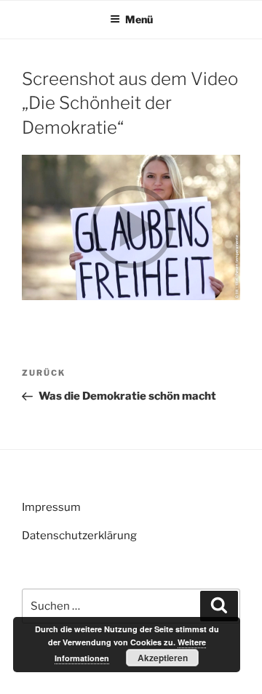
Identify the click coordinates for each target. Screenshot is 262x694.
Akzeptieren (163, 657)
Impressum (51, 507)
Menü (139, 19)
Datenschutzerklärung (79, 535)
